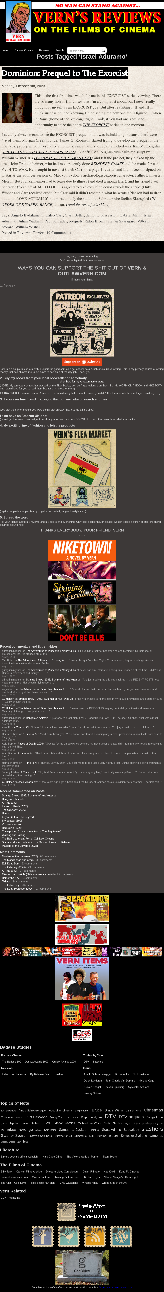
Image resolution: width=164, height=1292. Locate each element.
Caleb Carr (54, 214)
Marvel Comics (64, 1123)
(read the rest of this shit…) (87, 204)
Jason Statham (31, 1123)
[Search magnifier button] (103, 50)
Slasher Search (14, 1135)
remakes (8, 1129)
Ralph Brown (94, 220)
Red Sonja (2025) (12, 827)
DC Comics (72, 1117)
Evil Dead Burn (10, 863)
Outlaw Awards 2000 (64, 1061)
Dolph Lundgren (93, 1080)
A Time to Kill (22, 727)
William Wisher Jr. (30, 226)
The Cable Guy (10, 885)
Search (59, 50)
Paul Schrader (56, 220)
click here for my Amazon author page (82, 381)
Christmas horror (12, 1117)
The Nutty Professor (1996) (17, 888)
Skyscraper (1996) (12, 820)
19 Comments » (58, 232)
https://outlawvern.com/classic (116, 1287)
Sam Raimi (50, 1130)
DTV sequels (131, 1116)
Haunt (5, 813)
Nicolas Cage (146, 1080)
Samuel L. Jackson (73, 1129)
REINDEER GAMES (107, 163)
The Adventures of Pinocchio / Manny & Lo (51, 650)
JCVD (47, 1123)
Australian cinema (60, 1110)
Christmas (153, 1110)
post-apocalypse (152, 1123)
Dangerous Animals (37, 717)
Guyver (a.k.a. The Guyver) (18, 817)
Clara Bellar (74, 214)
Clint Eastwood (141, 1074)
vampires (156, 1136)
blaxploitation (82, 1110)
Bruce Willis (122, 1074)
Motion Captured (41, 1177)
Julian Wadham (30, 220)
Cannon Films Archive (29, 1171)
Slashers (98, 1061)
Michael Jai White (89, 1123)
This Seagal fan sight (43, 1182)
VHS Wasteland (69, 1182)
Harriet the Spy (10, 877)
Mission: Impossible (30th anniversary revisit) (28, 874)
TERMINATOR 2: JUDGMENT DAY (63, 157)
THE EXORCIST (96, 124)
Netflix (107, 1123)
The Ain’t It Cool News (14, 1182)
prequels (75, 220)
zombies (23, 1141)
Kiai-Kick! (109, 1171)
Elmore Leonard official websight (19, 1156)
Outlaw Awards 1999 (36, 1061)
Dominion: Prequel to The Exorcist (65, 73)
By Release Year (40, 1074)
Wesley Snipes (92, 1093)
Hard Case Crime (52, 1156)
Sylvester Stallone (138, 1087)
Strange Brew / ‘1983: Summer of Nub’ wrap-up (53, 679)
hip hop (14, 1123)
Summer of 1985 (84, 1136)
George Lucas (155, 1117)
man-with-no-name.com (14, 1177)
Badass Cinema (24, 50)
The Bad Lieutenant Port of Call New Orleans (28, 838)
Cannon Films (133, 1110)
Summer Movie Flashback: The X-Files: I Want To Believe (36, 842)
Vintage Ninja (90, 1182)
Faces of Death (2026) (31, 743)
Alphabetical (19, 1074)
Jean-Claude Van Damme (120, 1080)
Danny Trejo (57, 1117)
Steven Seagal (92, 1087)
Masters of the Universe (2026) (20, 845)
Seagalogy (131, 1129)
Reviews (44, 50)
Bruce (97, 1110)
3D (2, 1110)
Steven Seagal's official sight (121, 1177)
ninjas (136, 1123)
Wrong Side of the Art (114, 1182)
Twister (6, 881)
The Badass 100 (11, 1061)
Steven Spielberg (114, 1087)
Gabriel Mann (131, 214)
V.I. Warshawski (11, 824)
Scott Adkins (111, 1130)
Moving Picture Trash (67, 1177)
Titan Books (110, 1156)
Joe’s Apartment (27, 781)
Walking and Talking (13, 835)
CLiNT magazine (10, 1197)
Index (5, 1074)
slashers (152, 1129)
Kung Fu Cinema (129, 1171)
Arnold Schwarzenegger (97, 1074)
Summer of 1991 (107, 1135)
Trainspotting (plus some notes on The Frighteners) (31, 831)
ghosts (4, 1123)
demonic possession (102, 214)
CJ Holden (8, 698)
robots (38, 1130)
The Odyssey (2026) (14, 809)
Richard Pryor (92, 1177)
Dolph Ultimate (91, 1171)
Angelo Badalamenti (27, 214)
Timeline (58, 1074)
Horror (38, 232)
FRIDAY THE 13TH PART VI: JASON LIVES (39, 151)
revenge (26, 1129)
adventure (11, 1110)
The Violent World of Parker (83, 1156)
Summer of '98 (63, 1136)
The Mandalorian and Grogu (18, 859)
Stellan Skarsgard (121, 220)
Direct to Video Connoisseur (62, 1171)
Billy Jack (6, 1171)
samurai (95, 1130)
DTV (86, 1061)
